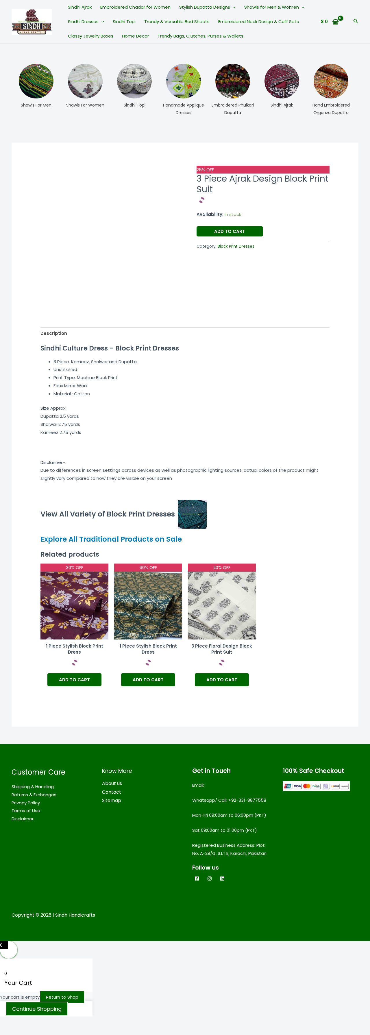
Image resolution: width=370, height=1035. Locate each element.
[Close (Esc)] (84, 1022)
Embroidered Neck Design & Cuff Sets (258, 21)
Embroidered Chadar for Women (135, 7)
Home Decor (135, 36)
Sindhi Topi (124, 21)
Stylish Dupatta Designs (204, 7)
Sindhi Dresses (83, 21)
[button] (233, 7)
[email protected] (224, 785)
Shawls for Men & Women (271, 7)
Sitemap (111, 800)
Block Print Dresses (236, 246)
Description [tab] (53, 333)
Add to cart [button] (74, 680)
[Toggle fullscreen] (35, 1022)
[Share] (60, 1022)
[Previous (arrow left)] (11, 1031)
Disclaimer (23, 819)
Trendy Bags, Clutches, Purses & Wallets (200, 36)
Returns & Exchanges (34, 795)
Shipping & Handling (33, 787)
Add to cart (229, 231)
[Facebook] (196, 878)
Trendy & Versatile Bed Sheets (177, 21)
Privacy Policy (26, 803)
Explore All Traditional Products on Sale (111, 539)
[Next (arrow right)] (35, 1031)
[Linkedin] (222, 878)
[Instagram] (209, 878)
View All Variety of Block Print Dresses (107, 514)
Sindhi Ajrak (80, 7)
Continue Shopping (37, 1008)
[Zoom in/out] (11, 1022)
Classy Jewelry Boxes (90, 36)
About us (112, 783)
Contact (111, 792)
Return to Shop (62, 997)
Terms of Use (26, 811)
